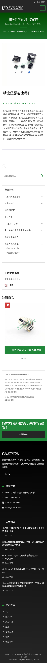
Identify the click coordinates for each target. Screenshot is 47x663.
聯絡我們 (9, 642)
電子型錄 (9, 632)
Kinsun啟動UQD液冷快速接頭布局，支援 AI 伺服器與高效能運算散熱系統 (23, 585)
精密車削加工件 (12, 248)
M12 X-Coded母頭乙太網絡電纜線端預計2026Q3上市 (20, 557)
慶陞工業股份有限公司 (27, 654)
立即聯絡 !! (23, 434)
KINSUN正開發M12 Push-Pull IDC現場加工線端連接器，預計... (23, 530)
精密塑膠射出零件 (38, 32)
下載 (11, 285)
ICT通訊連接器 (11, 224)
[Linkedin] (9, 474)
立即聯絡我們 (9, 400)
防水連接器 (10, 204)
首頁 (4, 32)
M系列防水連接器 (12, 197)
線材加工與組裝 (12, 237)
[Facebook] (3, 474)
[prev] (4, 166)
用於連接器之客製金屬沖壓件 (18, 230)
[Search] (42, 175)
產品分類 (11, 32)
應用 (7, 627)
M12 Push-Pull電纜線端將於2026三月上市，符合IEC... (23, 571)
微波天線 (9, 217)
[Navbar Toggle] (42, 8)
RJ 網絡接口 (10, 210)
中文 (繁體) (41, 2)
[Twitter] (6, 474)
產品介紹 (9, 622)
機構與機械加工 (23, 32)
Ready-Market (33, 660)
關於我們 (9, 617)
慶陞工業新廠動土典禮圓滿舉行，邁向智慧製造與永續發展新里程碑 (23, 543)
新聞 (7, 637)
